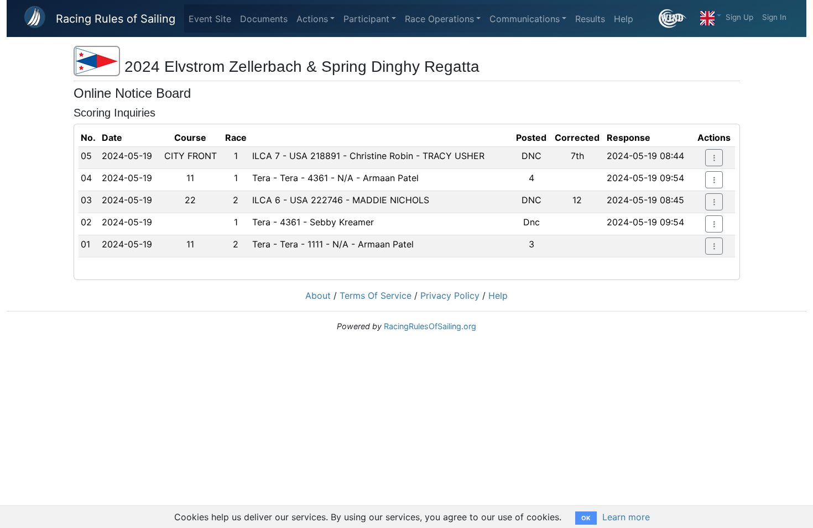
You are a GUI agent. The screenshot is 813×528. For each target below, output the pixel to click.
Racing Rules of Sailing (115, 18)
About (318, 295)
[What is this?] (677, 18)
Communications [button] (524, 18)
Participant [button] (366, 18)
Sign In (774, 17)
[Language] (710, 15)
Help (623, 18)
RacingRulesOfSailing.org (430, 326)
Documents (264, 18)
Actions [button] (312, 18)
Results (590, 18)
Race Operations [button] (439, 18)
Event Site (210, 18)
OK (586, 518)
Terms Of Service (375, 295)
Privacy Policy (450, 295)
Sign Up (739, 17)
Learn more (626, 516)
